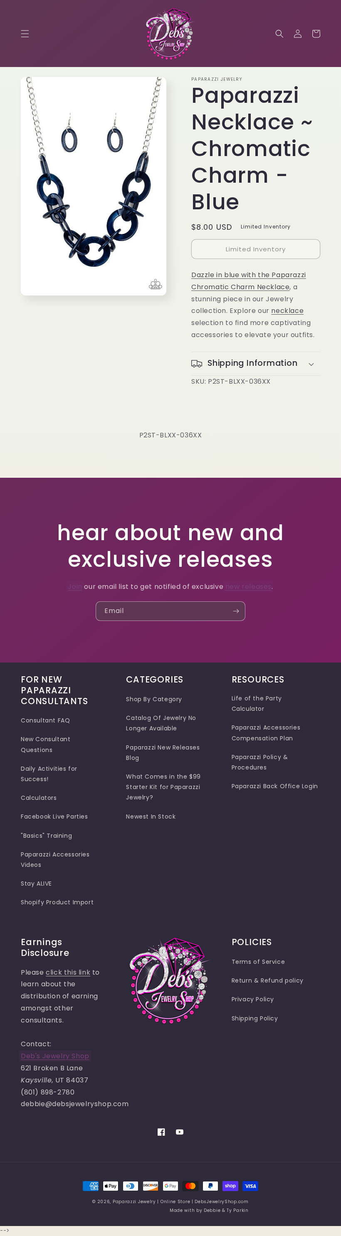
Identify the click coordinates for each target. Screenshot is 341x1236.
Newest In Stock (150, 816)
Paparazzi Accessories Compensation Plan (266, 732)
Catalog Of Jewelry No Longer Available (161, 723)
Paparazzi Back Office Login (275, 786)
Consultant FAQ (45, 720)
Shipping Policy (255, 1018)
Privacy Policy (253, 999)
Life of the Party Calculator (257, 703)
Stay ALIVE (36, 883)
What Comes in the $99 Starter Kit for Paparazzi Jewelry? (163, 787)
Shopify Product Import (57, 902)
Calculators (39, 798)
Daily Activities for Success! (49, 773)
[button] (25, 34)
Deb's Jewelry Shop (55, 1056)
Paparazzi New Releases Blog (163, 752)
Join (75, 586)
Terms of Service (258, 962)
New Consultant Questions (45, 744)
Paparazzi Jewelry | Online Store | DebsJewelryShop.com (181, 1202)
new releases (248, 586)
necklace (287, 310)
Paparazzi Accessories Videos (55, 859)
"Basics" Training (46, 835)
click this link (68, 972)
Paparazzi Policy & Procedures (260, 762)
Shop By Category (154, 699)
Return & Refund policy (268, 980)
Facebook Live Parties (54, 816)
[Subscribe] (236, 611)
